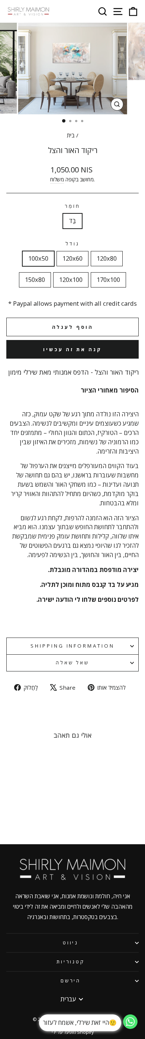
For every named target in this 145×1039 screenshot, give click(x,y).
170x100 (108, 279)
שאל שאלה (73, 662)
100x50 (38, 258)
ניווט (71, 942)
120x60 (72, 258)
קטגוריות (71, 961)
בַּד (72, 220)
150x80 (35, 279)
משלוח (57, 179)
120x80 (107, 258)
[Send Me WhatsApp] (130, 1026)
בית (71, 135)
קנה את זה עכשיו (72, 349)
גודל (72, 243)
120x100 (71, 279)
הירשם (71, 980)
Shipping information (72, 645)
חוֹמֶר (72, 206)
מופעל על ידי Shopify (73, 1032)
